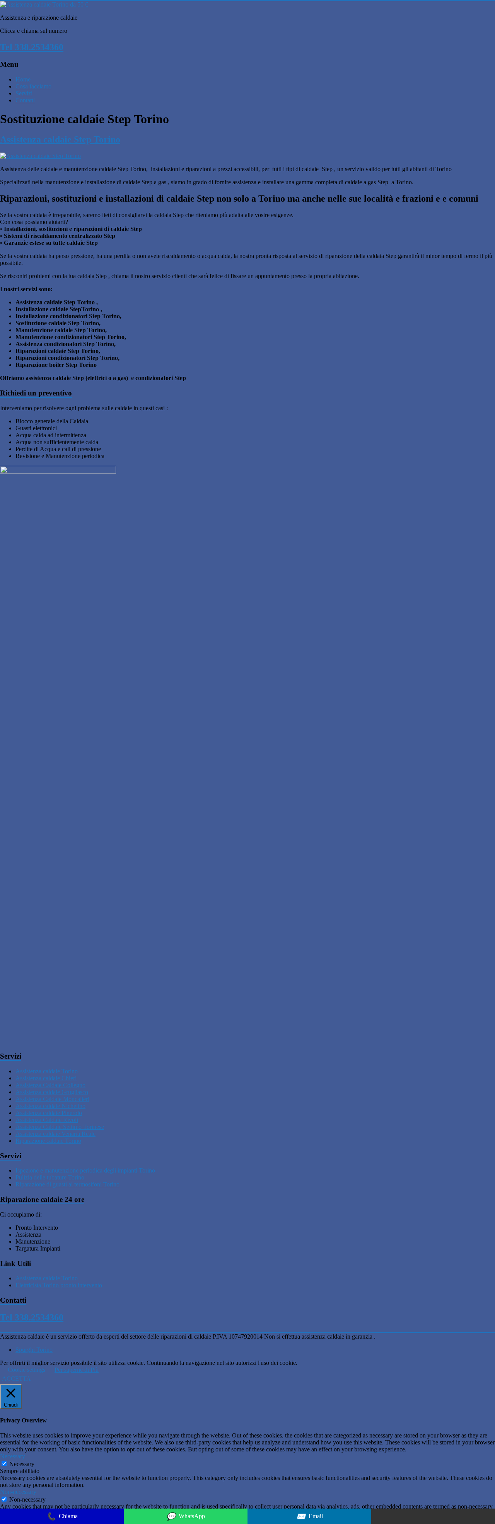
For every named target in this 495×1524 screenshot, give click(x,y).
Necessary (21, 1464)
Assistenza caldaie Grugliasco (51, 1092)
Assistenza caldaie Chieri (46, 1078)
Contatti (25, 100)
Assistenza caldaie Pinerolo (48, 1113)
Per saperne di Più (77, 1369)
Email (309, 1516)
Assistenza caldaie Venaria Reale (55, 1133)
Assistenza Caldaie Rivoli (46, 1120)
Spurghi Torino (34, 1349)
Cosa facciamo (33, 86)
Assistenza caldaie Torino (46, 1071)
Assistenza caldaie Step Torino (60, 139)
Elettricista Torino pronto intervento (58, 1285)
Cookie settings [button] (26, 1369)
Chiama (62, 1516)
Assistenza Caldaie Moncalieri (52, 1099)
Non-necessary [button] (18, 1491)
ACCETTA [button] (16, 1378)
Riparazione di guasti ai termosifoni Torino (67, 1184)
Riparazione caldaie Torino (48, 1140)
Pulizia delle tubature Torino (49, 1177)
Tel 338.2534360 (31, 47)
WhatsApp (185, 1516)
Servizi (23, 93)
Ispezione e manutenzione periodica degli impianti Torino (85, 1170)
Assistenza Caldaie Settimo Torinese (59, 1126)
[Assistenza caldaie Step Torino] (40, 156)
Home (23, 79)
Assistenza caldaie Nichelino (50, 1106)
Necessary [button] (12, 1456)
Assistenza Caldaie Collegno (50, 1085)
